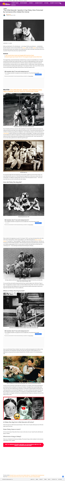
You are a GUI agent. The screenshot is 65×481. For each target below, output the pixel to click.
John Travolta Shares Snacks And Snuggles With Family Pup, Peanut (19, 55)
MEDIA (8, 0)
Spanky (24, 47)
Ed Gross (9, 14)
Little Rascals (6, 133)
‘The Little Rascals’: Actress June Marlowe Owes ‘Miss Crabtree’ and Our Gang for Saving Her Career (22, 90)
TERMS (14, 0)
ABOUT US (4, 0)
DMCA (17, 0)
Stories (5, 8)
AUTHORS (25, 0)
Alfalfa (34, 47)
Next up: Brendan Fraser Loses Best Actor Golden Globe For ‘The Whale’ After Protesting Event (23, 445)
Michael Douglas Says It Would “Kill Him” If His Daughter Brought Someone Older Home (23, 56)
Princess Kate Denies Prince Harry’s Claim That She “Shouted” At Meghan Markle (24, 476)
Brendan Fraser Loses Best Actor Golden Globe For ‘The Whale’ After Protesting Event (27, 475)
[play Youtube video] (23, 408)
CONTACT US (21, 0)
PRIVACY (10, 0)
